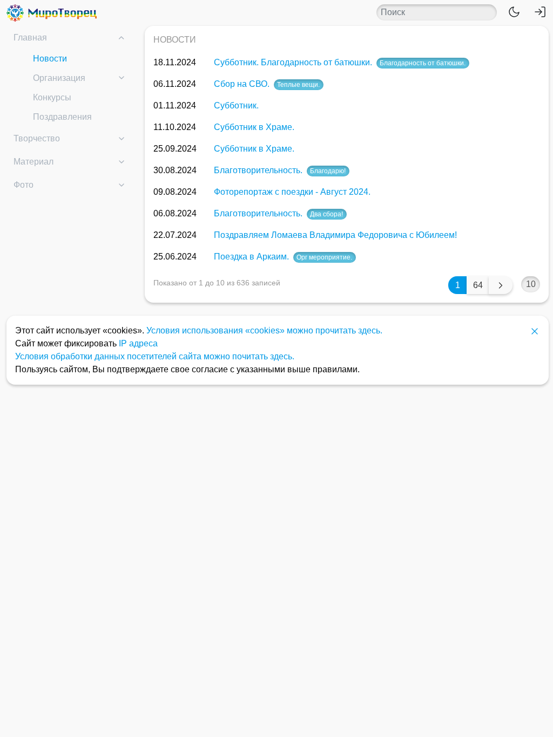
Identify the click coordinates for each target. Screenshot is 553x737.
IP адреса (138, 343)
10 (531, 284)
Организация (59, 78)
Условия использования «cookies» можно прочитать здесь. (264, 330)
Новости (50, 58)
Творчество (37, 138)
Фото (23, 184)
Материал (33, 161)
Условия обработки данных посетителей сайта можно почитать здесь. (154, 356)
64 (478, 285)
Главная (30, 37)
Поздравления (62, 116)
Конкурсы (52, 97)
